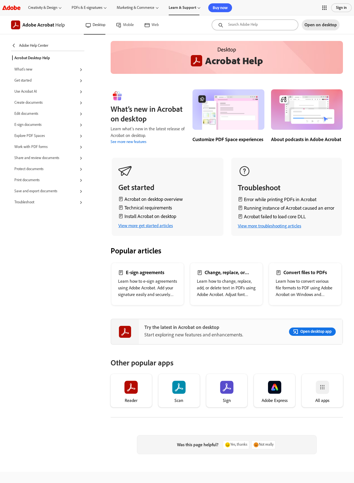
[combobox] (255, 24)
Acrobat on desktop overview (153, 199)
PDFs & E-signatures (87, 7)
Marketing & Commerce (135, 7)
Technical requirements (148, 208)
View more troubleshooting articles (269, 225)
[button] (324, 7)
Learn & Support (182, 7)
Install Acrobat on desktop (150, 216)
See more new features (128, 141)
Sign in (341, 7)
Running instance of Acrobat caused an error (289, 208)
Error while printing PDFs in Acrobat (280, 199)
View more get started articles (145, 225)
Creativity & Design (42, 7)
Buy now (220, 7)
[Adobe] (11, 7)
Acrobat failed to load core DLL (275, 217)
